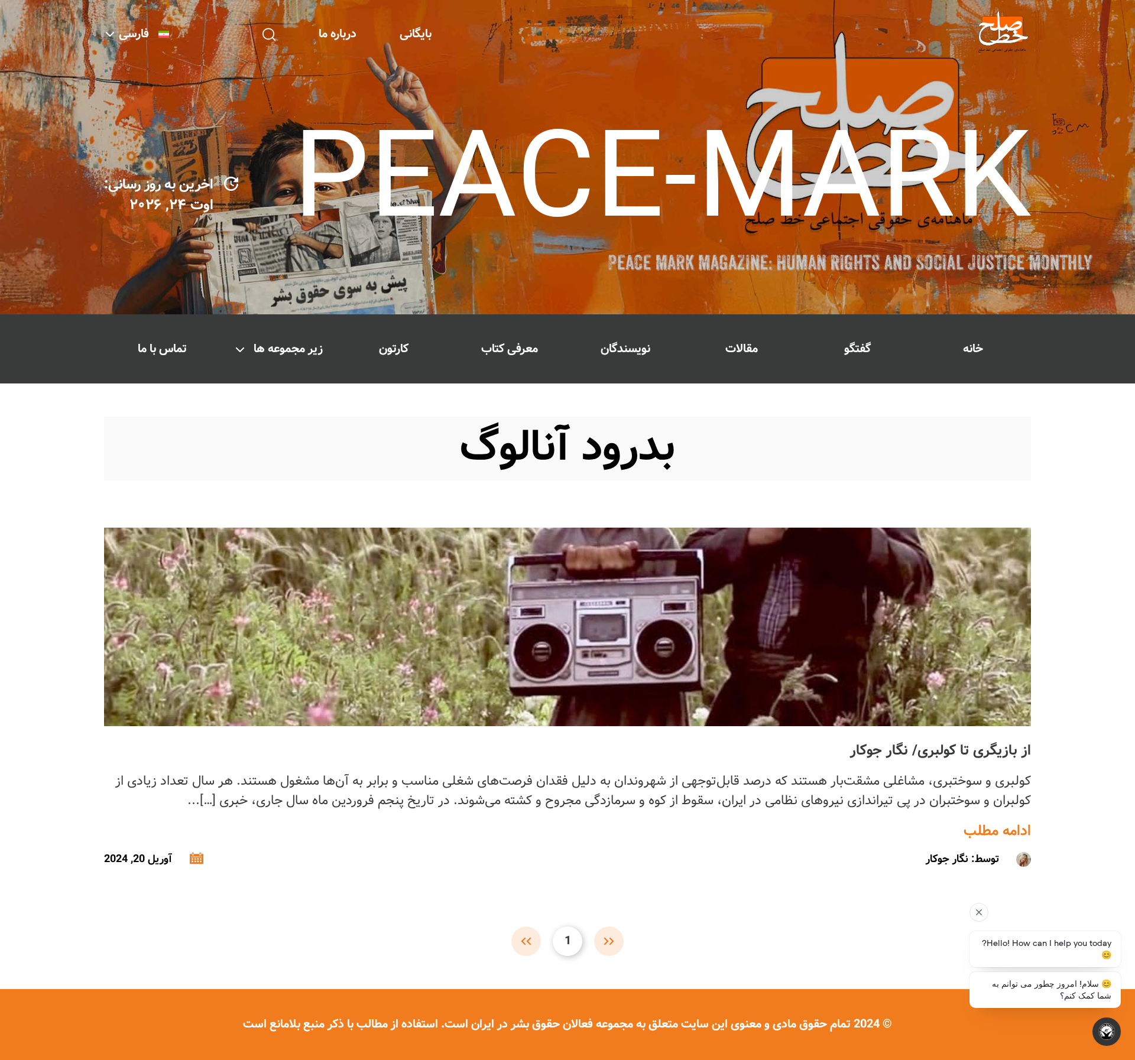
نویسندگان (625, 349)
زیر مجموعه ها (288, 349)
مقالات (741, 349)
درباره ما (337, 34)
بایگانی (416, 34)
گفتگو (857, 349)
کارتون (393, 349)
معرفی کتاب (509, 349)
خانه (973, 349)
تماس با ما (162, 349)
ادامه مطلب (997, 831)
